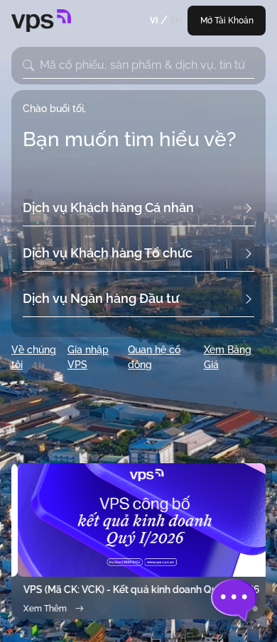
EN (176, 21)
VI (154, 21)
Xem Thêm (38, 609)
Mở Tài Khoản (227, 21)
